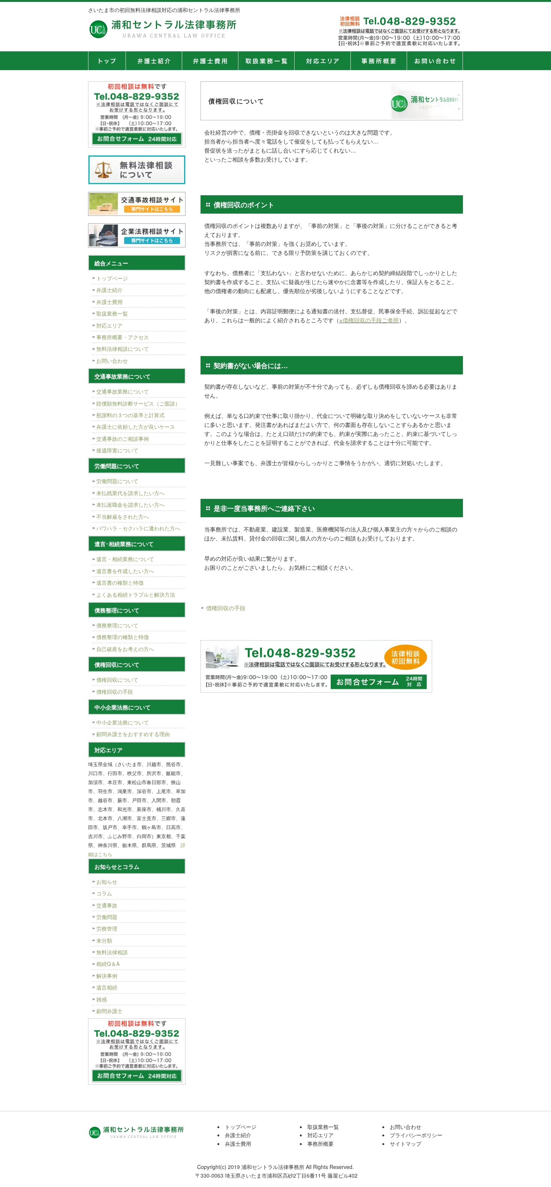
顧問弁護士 (109, 1011)
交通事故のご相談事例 (122, 438)
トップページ (107, 60)
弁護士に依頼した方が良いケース (135, 426)
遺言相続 (106, 987)
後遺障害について (117, 450)
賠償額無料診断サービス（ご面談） (138, 403)
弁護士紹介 (154, 60)
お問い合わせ (112, 360)
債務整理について (117, 625)
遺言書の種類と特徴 (120, 582)
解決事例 (106, 975)
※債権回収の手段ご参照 (369, 320)
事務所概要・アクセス (122, 337)
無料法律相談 (112, 952)
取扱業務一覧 (266, 60)
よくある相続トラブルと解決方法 (135, 594)
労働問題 (106, 917)
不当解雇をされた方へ (122, 516)
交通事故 (106, 905)
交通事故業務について (122, 391)
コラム (104, 893)
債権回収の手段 (226, 608)
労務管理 (106, 928)
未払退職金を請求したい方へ (130, 504)
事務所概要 (378, 60)
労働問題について (117, 481)
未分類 (104, 940)
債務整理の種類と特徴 (122, 637)
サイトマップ (405, 1143)
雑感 (101, 999)
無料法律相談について (122, 348)
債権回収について (117, 679)
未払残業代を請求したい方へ (130, 493)
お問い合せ (435, 60)
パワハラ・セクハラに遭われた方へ (138, 528)
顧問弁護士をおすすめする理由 (133, 734)
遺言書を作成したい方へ (125, 571)
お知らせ (106, 881)
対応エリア (322, 60)
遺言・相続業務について (125, 559)
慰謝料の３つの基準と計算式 (130, 415)
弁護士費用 (210, 60)
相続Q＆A (108, 963)
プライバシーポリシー (416, 1135)
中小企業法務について (122, 722)
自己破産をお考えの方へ (125, 649)
